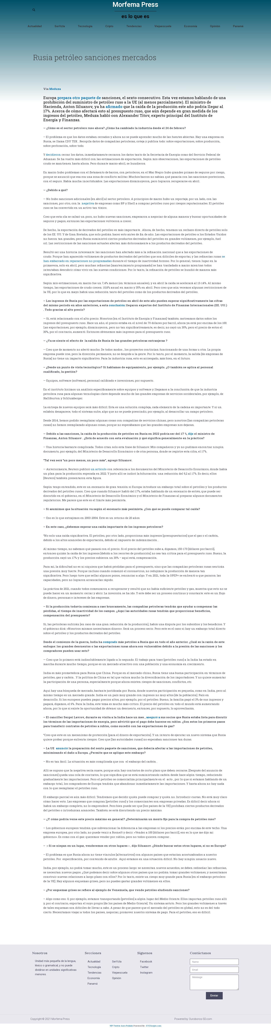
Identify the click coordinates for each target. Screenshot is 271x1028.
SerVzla (60, 26)
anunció (62, 748)
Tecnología (85, 26)
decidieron (53, 154)
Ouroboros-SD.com (200, 1018)
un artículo (99, 469)
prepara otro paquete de (79, 97)
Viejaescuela (162, 26)
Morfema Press (135, 4)
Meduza (55, 89)
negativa (88, 203)
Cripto (109, 26)
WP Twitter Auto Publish (121, 1025)
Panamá (238, 26)
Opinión (215, 26)
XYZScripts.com (153, 1025)
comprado (110, 642)
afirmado (114, 106)
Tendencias (134, 26)
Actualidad (35, 26)
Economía (190, 26)
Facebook (146, 961)
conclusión (117, 305)
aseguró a (153, 717)
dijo (190, 433)
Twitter (144, 967)
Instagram (146, 972)
